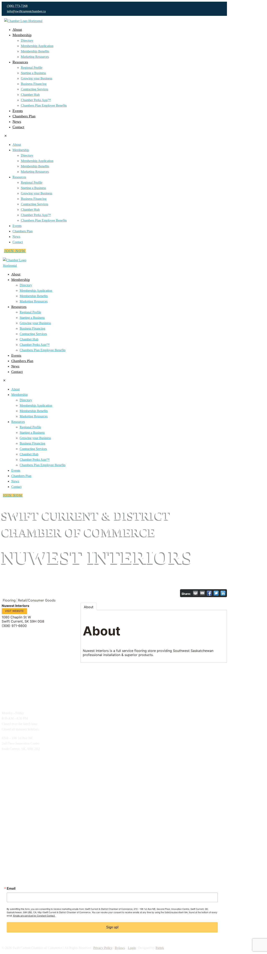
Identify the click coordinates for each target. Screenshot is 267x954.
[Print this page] (195, 593)
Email (11, 888)
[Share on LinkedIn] (222, 593)
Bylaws (120, 948)
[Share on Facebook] (209, 593)
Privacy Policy (102, 948)
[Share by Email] (202, 593)
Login (132, 948)
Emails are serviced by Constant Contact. (34, 915)
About (88, 607)
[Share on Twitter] (216, 593)
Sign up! (112, 927)
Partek (160, 948)
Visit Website (14, 611)
